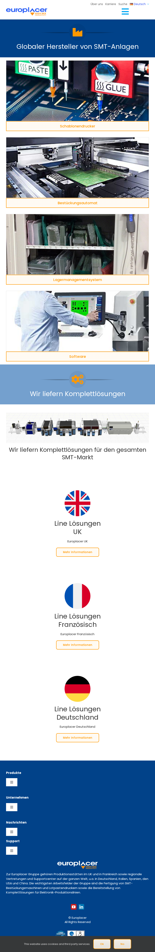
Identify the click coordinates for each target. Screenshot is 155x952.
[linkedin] (81, 907)
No (122, 944)
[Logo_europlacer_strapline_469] (26, 9)
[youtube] (73, 907)
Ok (102, 944)
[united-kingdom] (77, 492)
